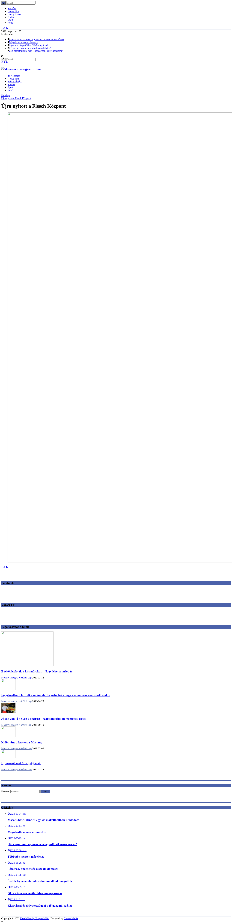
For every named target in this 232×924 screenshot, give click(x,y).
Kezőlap (5, 95)
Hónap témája (14, 14)
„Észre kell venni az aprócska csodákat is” (30, 48)
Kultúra (11, 17)
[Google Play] (4, 28)
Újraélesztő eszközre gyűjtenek (21, 763)
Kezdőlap (12, 8)
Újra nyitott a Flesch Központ (16, 98)
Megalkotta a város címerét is (23, 42)
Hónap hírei (13, 11)
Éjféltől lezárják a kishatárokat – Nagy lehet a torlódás (36, 671)
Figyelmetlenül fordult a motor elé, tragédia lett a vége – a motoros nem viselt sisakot (55, 695)
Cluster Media (71, 918)
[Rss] (7, 28)
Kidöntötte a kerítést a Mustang (21, 742)
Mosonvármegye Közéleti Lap (16, 677)
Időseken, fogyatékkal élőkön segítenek (29, 45)
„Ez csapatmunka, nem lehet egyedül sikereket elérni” (36, 50)
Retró (10, 22)
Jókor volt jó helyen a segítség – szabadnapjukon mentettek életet (43, 718)
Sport (10, 19)
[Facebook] (2, 28)
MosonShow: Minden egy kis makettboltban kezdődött (36, 39)
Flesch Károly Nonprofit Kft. (34, 918)
